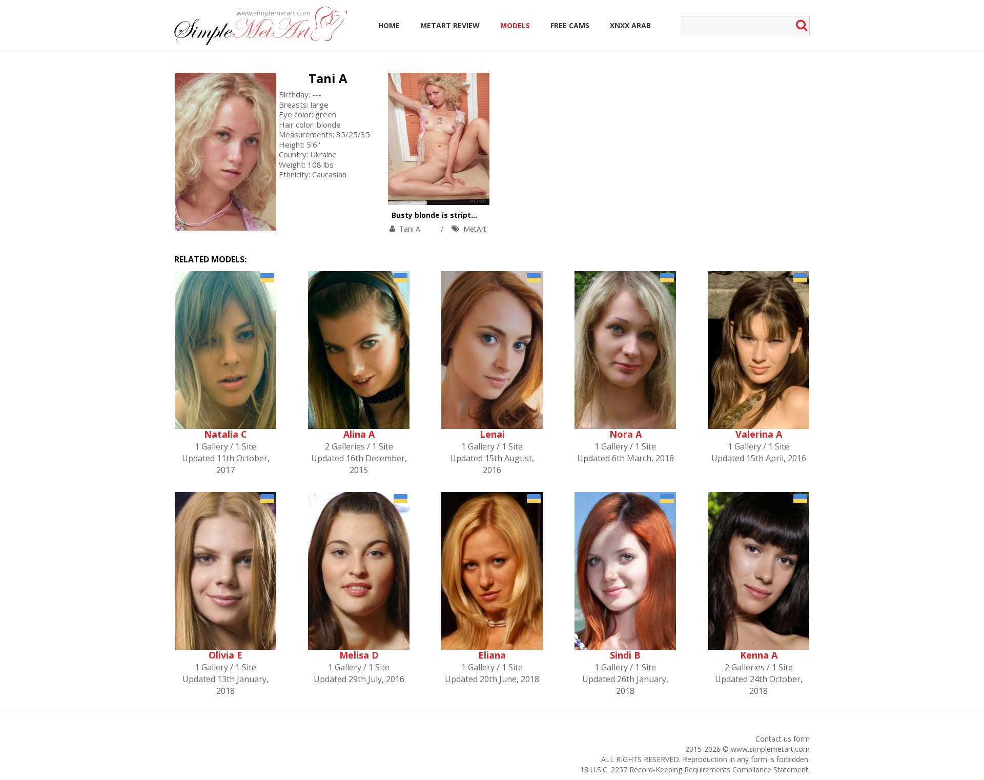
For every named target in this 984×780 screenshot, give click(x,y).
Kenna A (758, 655)
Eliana (492, 655)
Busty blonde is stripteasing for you (458, 215)
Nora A (625, 434)
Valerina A (758, 434)
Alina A (359, 434)
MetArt (474, 229)
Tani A (328, 78)
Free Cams (569, 25)
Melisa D (359, 655)
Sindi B (625, 655)
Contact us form (782, 739)
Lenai (492, 434)
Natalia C (225, 434)
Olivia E (225, 655)
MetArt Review (450, 25)
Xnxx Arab (630, 25)
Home (389, 25)
